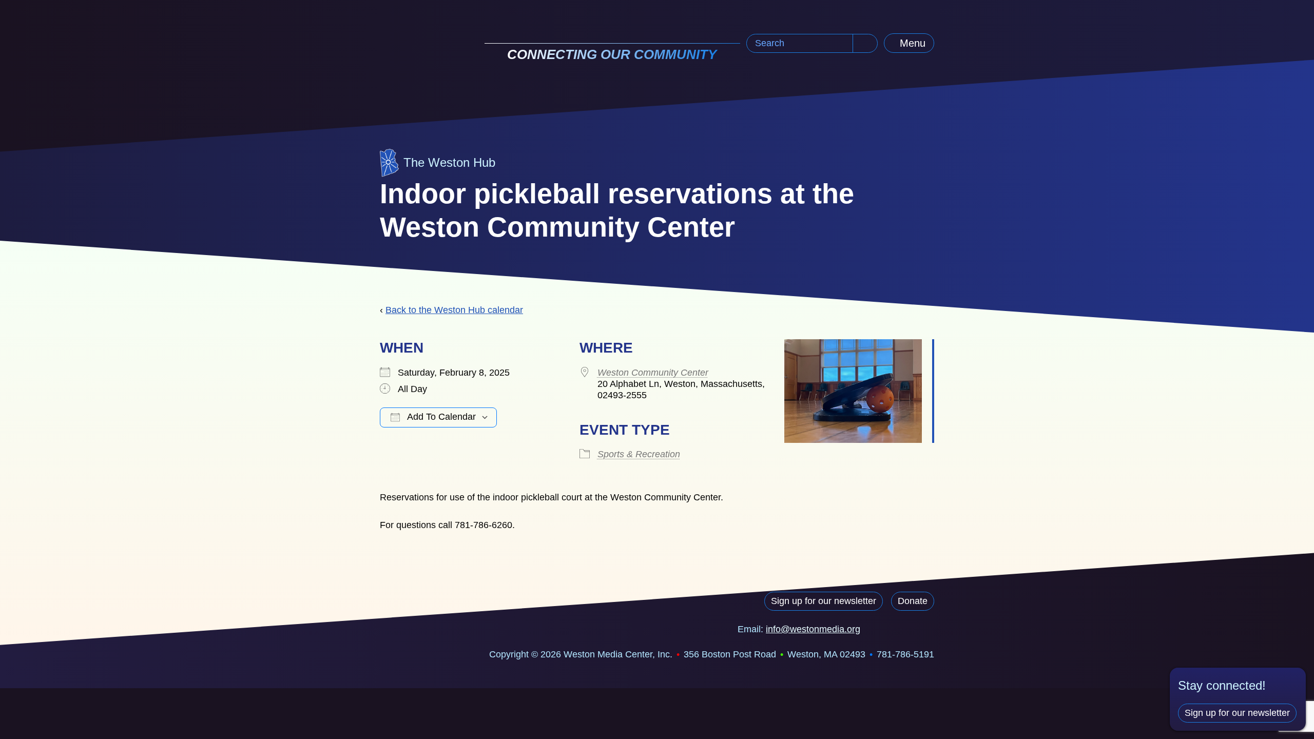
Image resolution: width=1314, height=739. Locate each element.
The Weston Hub (449, 162)
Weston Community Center (652, 372)
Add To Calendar (440, 417)
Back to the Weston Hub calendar (454, 310)
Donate (912, 601)
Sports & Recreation (638, 454)
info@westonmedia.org (813, 629)
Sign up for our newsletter (823, 601)
